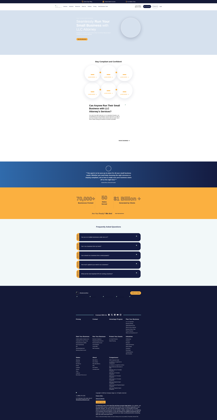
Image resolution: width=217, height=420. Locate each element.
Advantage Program (116, 319)
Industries (129, 336)
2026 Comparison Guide (114, 360)
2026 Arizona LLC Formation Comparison (115, 376)
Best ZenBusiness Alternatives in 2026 (116, 367)
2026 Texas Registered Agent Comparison (115, 389)
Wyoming (78, 360)
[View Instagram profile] (120, 315)
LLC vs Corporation (130, 321)
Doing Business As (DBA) (81, 342)
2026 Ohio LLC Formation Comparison (114, 373)
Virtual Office (95, 346)
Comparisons (113, 357)
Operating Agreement (80, 348)
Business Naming (129, 323)
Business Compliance (97, 339)
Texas (77, 371)
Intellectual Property (130, 344)
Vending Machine (129, 352)
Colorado (78, 367)
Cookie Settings (101, 402)
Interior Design (129, 346)
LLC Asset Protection (113, 339)
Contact (95, 319)
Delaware (78, 361)
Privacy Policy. (99, 395)
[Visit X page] (112, 315)
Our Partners (95, 367)
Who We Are (95, 360)
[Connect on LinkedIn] (115, 315)
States (78, 357)
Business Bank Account (97, 342)
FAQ (93, 365)
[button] (111, 237)
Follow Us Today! (135, 293)
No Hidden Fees (131, 1)
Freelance (128, 340)
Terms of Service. (100, 398)
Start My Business (82, 39)
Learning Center (96, 369)
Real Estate (128, 350)
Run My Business (123, 140)
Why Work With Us (96, 363)
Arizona (77, 369)
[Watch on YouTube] (118, 315)
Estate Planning (112, 340)
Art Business (128, 339)
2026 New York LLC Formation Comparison (115, 370)
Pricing (78, 319)
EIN (76, 346)
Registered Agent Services (98, 340)
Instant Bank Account (110, 1)
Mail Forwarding (96, 348)
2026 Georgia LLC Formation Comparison (115, 379)
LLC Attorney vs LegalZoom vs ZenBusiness (115, 362)
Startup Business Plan (130, 325)
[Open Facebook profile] (109, 315)
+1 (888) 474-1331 (80, 395)
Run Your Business (99, 336)
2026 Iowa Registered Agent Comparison (115, 383)
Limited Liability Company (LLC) (82, 339)
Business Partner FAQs (130, 329)
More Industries (129, 353)
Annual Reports (96, 344)
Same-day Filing (88, 1)
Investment (128, 348)
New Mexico (78, 363)
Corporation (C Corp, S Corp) (82, 340)
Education (128, 342)
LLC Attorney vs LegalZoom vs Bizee (116, 364)
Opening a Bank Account (81, 350)
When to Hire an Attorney (131, 327)
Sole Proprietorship (80, 344)
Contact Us (155, 6)
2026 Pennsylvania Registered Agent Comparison (116, 386)
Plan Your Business (132, 319)
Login (160, 6)
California (78, 373)
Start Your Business (147, 6)
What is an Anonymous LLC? (132, 332)
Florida (77, 365)
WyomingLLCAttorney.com (82, 399)
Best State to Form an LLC (81, 374)
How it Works (95, 361)
